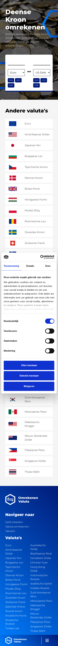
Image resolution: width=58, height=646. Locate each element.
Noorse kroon (14, 611)
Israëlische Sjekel (41, 583)
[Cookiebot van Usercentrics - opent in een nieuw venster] (41, 257)
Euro (8, 545)
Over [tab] (48, 266)
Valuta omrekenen (17, 526)
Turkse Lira (12, 628)
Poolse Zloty (13, 588)
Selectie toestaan (29, 375)
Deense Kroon (14, 575)
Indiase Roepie (39, 588)
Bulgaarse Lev (14, 562)
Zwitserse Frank (15, 602)
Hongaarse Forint (16, 584)
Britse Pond (12, 579)
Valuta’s (10, 531)
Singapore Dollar (41, 626)
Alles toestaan (29, 365)
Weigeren (29, 386)
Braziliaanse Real (41, 553)
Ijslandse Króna (15, 606)
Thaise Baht (37, 630)
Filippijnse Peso (40, 621)
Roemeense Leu (16, 593)
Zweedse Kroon (15, 597)
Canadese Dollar (40, 558)
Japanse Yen (13, 558)
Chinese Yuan (39, 562)
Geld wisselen (14, 522)
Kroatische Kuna (15, 615)
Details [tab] (30, 266)
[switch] (49, 331)
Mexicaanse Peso (41, 600)
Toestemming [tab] (11, 266)
